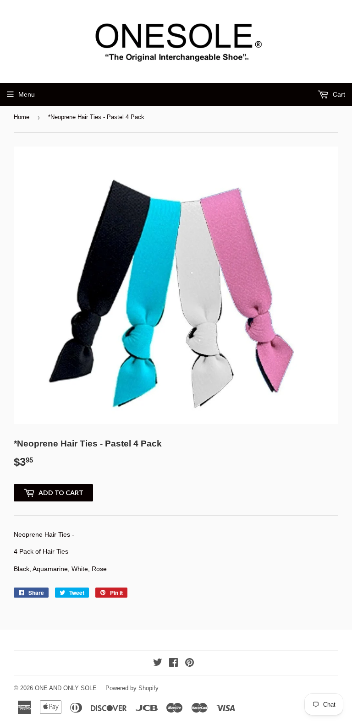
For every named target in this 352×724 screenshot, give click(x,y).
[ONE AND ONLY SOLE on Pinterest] (189, 663)
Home (21, 117)
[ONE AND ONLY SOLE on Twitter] (157, 663)
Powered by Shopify (132, 688)
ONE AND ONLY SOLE (66, 688)
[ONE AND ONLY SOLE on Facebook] (173, 663)
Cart (338, 94)
